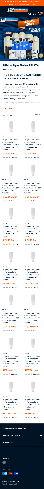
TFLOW (4, 137)
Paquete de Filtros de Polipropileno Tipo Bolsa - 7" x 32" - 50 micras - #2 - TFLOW (32, 145)
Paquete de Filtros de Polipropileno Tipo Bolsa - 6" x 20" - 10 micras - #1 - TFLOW (10, 404)
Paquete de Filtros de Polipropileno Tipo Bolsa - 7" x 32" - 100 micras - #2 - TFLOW (32, 231)
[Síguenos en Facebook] (4, 462)
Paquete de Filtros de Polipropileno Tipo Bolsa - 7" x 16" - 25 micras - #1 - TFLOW (32, 318)
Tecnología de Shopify (9, 484)
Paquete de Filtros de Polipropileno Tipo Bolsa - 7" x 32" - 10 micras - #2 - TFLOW (32, 188)
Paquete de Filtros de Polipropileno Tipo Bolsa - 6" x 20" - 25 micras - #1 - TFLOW (10, 318)
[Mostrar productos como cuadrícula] (36, 115)
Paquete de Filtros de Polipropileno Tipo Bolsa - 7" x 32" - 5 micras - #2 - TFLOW (10, 145)
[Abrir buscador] (29, 14)
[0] (39, 13)
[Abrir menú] (3, 10)
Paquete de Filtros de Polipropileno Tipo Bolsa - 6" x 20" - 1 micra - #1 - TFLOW (32, 404)
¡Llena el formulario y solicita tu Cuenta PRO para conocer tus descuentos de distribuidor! (22, 3)
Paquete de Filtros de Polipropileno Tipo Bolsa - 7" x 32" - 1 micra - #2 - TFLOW (10, 188)
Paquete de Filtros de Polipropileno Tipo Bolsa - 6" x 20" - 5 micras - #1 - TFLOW (10, 274)
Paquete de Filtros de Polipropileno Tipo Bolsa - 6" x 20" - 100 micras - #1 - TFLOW (32, 361)
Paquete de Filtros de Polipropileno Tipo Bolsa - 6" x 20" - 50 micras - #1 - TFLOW (32, 274)
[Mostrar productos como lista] (40, 115)
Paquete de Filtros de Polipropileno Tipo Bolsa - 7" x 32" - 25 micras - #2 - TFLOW (10, 231)
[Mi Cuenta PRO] (34, 14)
